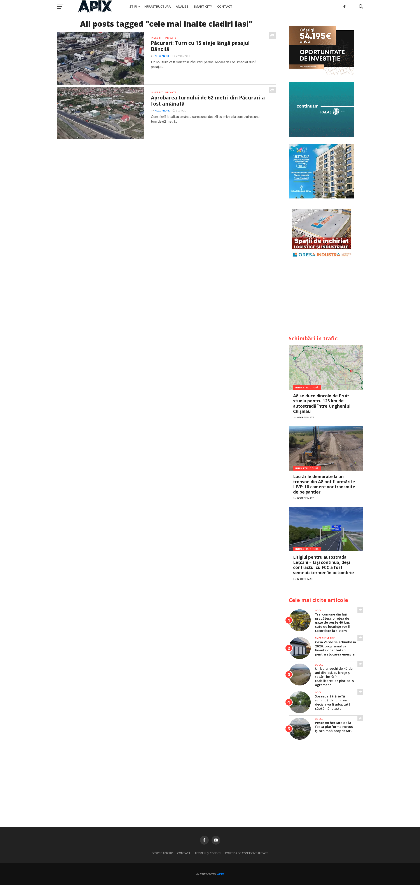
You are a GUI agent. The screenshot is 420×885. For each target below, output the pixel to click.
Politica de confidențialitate (246, 853)
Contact (224, 6)
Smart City (203, 6)
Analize (182, 6)
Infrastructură (157, 6)
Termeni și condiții (207, 853)
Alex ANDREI (162, 56)
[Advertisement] (326, 298)
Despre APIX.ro (162, 853)
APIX (220, 874)
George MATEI (306, 417)
